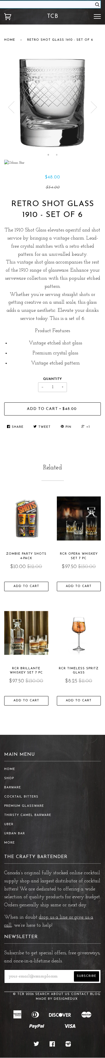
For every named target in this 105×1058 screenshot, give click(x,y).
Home (9, 40)
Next (94, 107)
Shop (9, 778)
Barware (12, 787)
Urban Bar (14, 833)
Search (42, 994)
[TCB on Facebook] (52, 1045)
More (9, 842)
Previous (11, 107)
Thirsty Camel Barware (27, 815)
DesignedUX (66, 999)
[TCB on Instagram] (68, 1045)
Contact (80, 994)
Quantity (52, 379)
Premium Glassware (24, 806)
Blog (95, 994)
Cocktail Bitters (21, 796)
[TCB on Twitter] (36, 1045)
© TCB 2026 (23, 994)
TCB (52, 16)
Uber (8, 824)
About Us (60, 994)
